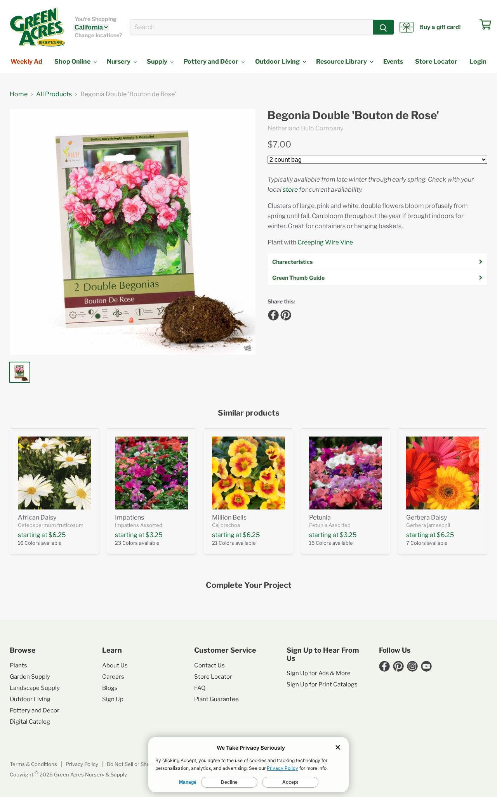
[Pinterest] (284, 314)
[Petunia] (345, 473)
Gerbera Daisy (426, 517)
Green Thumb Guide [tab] (298, 277)
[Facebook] (272, 314)
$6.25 (57, 535)
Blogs (110, 687)
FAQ (199, 687)
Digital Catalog (30, 721)
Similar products (249, 413)
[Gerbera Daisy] (442, 473)
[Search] (383, 27)
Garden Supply (30, 676)
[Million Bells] (248, 473)
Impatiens (129, 517)
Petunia (320, 517)
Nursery (119, 61)
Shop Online (73, 61)
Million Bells (229, 517)
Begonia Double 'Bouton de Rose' (353, 115)
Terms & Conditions (33, 764)
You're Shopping (95, 19)
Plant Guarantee (216, 699)
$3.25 (154, 535)
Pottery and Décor (212, 61)
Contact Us (209, 665)
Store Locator (436, 61)
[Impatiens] (151, 473)
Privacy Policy (82, 764)
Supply (158, 61)
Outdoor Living (278, 61)
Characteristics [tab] (292, 261)
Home (19, 94)
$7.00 (279, 144)
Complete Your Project (249, 585)
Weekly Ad (26, 61)
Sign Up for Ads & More (319, 673)
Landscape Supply (35, 687)
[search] (251, 27)
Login (478, 61)
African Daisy (37, 517)
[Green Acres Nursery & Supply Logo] (37, 27)
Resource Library (342, 61)
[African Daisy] (54, 473)
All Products (54, 94)
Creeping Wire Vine (325, 242)
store (290, 189)
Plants (18, 665)
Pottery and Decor (34, 710)
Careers (113, 676)
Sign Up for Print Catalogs (322, 684)
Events (393, 61)
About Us (115, 665)
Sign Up (112, 699)
